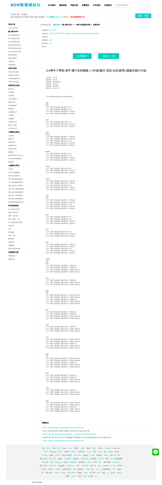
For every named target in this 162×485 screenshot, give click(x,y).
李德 (43, 448)
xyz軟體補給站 (106, 469)
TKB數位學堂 (84, 458)
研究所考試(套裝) (13, 82)
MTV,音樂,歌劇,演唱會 (15, 222)
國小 (58, 448)
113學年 (76, 448)
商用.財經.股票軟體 (14, 248)
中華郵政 (11, 92)
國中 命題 (49, 472)
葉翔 (107, 458)
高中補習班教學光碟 (14, 51)
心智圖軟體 (67, 458)
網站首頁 (56, 25)
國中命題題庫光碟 (14, 38)
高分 (111, 458)
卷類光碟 (45, 462)
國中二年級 (52, 458)
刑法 (78, 465)
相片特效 (44, 455)
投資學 (57, 455)
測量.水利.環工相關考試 (15, 185)
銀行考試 (11, 89)
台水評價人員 (12, 128)
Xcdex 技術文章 (13, 28)
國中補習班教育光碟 (14, 48)
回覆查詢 (85, 5)
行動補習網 (11, 64)
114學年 (119, 465)
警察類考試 (11, 142)
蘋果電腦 (11, 232)
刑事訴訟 (99, 455)
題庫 (85, 476)
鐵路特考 (11, 139)
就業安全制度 (67, 469)
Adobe (64, 448)
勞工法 (49, 448)
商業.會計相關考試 (14, 175)
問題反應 (74, 5)
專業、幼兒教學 (13, 216)
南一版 (113, 465)
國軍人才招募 (12, 125)
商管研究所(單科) (13, 75)
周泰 (54, 448)
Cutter (98, 469)
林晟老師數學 (12, 58)
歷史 (100, 462)
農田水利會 (11, 102)
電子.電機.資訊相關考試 (15, 179)
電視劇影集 (11, 256)
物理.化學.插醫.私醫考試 (16, 192)
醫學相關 (11, 239)
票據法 (119, 469)
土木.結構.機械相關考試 (15, 182)
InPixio (70, 448)
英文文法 (93, 465)
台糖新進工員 (12, 122)
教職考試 (11, 152)
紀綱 (103, 472)
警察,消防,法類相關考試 (15, 198)
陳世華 (119, 472)
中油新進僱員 (12, 99)
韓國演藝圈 (118, 458)
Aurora (63, 472)
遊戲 (74, 469)
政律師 (65, 462)
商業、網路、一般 (14, 219)
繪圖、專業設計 (13, 212)
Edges (80, 476)
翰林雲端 (80, 469)
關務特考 (11, 162)
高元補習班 (84, 465)
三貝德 (87, 469)
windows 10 (116, 462)
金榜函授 (67, 451)
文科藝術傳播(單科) (14, 78)
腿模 (118, 455)
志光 (105, 451)
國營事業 (11, 108)
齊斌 (114, 469)
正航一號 (113, 455)
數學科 (89, 448)
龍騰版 (111, 451)
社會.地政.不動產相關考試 (16, 189)
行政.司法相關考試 (14, 172)
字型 (9, 229)
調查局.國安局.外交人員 (15, 155)
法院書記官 (58, 462)
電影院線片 (11, 259)
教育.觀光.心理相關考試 (15, 195)
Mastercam (116, 448)
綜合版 (90, 476)
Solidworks (52, 451)
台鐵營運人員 (12, 112)
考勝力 (83, 448)
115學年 (73, 476)
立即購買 (82, 56)
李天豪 (45, 451)
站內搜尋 (52, 5)
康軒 (98, 472)
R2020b (100, 448)
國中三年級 (43, 458)
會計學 (117, 451)
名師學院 (85, 455)
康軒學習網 (107, 462)
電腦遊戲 (11, 245)
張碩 (42, 472)
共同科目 (11, 169)
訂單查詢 (96, 5)
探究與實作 (82, 462)
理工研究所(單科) (13, 72)
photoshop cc (71, 465)
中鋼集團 (11, 118)
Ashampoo (106, 465)
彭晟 (94, 451)
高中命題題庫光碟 (14, 42)
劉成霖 (79, 472)
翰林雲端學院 (12, 55)
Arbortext (56, 472)
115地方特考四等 (67, 455)
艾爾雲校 (11, 61)
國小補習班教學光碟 (14, 45)
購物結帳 (63, 5)
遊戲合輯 (11, 242)
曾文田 (60, 451)
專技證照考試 (12, 145)
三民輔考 (43, 469)
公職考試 (11, 135)
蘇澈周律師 (73, 462)
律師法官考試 (12, 149)
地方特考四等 (71, 472)
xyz (107, 472)
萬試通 (100, 451)
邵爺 (99, 465)
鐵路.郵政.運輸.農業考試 (16, 202)
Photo (95, 462)
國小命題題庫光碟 (14, 35)
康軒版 (106, 455)
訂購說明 (108, 5)
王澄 (51, 462)
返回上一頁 (109, 56)
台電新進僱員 (12, 105)
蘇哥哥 (73, 451)
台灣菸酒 (11, 95)
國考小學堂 (77, 455)
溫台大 (89, 462)
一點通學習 (107, 448)
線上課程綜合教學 (14, 209)
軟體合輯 (11, 225)
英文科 (113, 472)
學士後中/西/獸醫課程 (15, 158)
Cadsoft (88, 451)
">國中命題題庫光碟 (82, 25)
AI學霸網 (93, 458)
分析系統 (58, 469)
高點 (94, 448)
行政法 (86, 472)
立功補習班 (81, 451)
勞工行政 (101, 458)
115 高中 (50, 469)
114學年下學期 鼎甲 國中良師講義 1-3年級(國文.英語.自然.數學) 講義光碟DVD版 (96, 70)
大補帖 (67, 476)
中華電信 (11, 115)
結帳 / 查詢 (143, 15)
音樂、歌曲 (11, 235)
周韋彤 (51, 455)
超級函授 (76, 458)
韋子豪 (92, 455)
